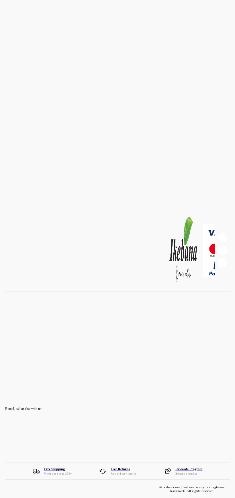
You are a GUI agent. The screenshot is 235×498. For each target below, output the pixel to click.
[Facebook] (222, 238)
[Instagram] (222, 250)
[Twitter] (222, 262)
